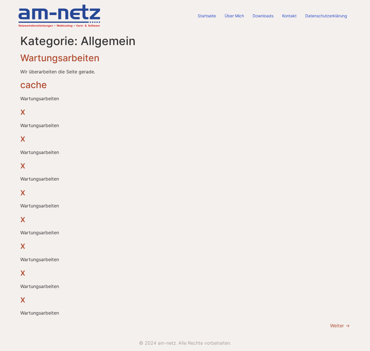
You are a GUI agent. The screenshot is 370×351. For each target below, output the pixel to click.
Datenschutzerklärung (326, 15)
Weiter (340, 325)
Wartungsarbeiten (59, 58)
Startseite (207, 15)
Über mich (234, 15)
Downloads (263, 15)
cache (33, 84)
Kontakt (289, 15)
